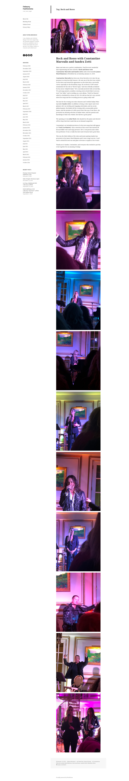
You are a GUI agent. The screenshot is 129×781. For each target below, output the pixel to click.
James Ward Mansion (66, 763)
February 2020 (26, 66)
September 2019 (27, 71)
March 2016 (26, 122)
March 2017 (26, 106)
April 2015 (25, 152)
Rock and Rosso (76, 763)
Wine (94, 763)
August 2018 (26, 76)
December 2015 (27, 130)
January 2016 (26, 127)
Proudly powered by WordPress (64, 777)
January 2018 (26, 87)
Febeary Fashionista (28, 7)
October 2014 (26, 162)
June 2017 (25, 98)
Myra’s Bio (25, 19)
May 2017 (25, 101)
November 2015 (27, 133)
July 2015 (25, 143)
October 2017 (26, 92)
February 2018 (26, 84)
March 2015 (26, 154)
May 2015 (25, 149)
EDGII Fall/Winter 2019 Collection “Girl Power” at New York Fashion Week (31, 190)
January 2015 (26, 160)
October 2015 (26, 135)
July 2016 (25, 114)
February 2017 (26, 109)
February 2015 (26, 157)
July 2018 (25, 79)
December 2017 (27, 90)
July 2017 (25, 95)
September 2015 (27, 138)
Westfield (90, 763)
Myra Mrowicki (72, 761)
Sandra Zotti (84, 763)
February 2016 (26, 125)
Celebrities (80, 761)
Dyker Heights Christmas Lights (31, 179)
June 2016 (25, 117)
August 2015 (26, 141)
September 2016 (27, 111)
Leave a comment (61, 764)
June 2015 (25, 146)
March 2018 (26, 82)
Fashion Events (27, 24)
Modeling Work (27, 21)
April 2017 (25, 103)
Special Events (87, 761)
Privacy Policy (26, 27)
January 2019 (26, 74)
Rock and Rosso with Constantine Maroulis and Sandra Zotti (78, 60)
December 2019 (27, 68)
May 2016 (25, 119)
